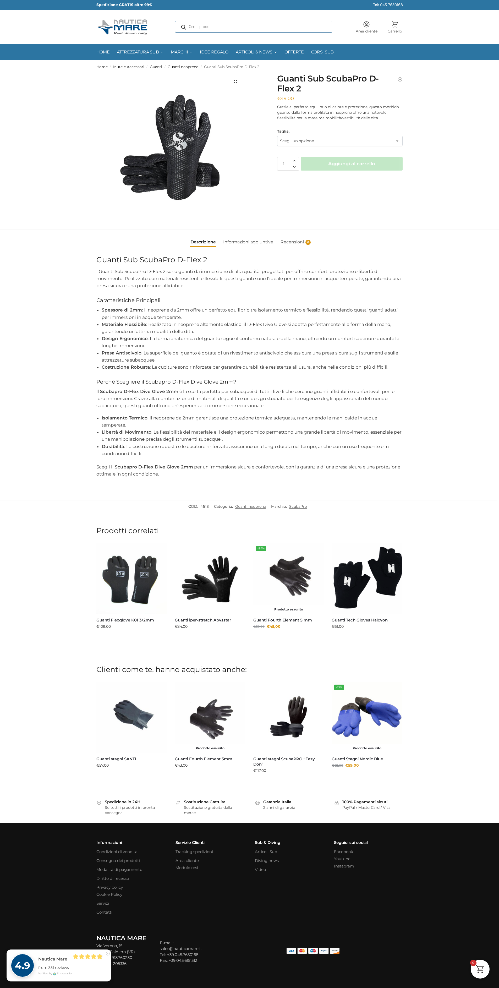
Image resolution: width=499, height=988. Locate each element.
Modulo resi (187, 867)
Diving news (267, 860)
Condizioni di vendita (117, 851)
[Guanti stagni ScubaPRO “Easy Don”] (288, 717)
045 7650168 (388, 4)
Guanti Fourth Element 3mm (203, 758)
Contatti (104, 912)
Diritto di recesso (112, 878)
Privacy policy (109, 887)
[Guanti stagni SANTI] (131, 717)
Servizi (102, 903)
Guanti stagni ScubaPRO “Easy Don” (284, 761)
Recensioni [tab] (295, 241)
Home (102, 67)
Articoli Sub (266, 851)
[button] (235, 81)
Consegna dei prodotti (118, 860)
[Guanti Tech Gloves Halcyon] (367, 578)
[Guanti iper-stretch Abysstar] (400, 79)
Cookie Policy (109, 894)
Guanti (156, 67)
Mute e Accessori (128, 67)
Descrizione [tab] (203, 241)
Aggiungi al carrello (351, 164)
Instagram (344, 866)
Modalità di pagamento (119, 869)
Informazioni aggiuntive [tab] (248, 241)
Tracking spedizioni (194, 851)
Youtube (342, 858)
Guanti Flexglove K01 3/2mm (125, 620)
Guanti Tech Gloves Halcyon (360, 620)
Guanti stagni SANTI (116, 758)
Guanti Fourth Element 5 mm (282, 620)
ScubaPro (298, 506)
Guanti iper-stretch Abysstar (203, 620)
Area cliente (366, 31)
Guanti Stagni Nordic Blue (357, 758)
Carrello (395, 31)
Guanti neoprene (183, 67)
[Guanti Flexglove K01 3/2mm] (131, 578)
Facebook (343, 851)
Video (260, 869)
